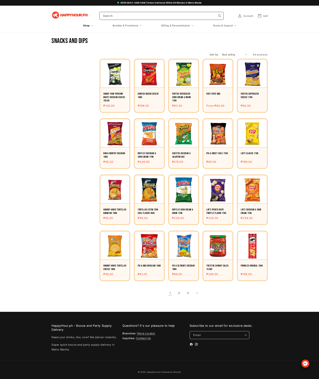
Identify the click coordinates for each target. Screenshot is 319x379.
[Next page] (197, 293)
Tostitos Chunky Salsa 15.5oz (217, 267)
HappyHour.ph (154, 372)
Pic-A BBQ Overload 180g (149, 265)
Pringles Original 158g (252, 265)
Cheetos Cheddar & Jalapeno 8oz (181, 155)
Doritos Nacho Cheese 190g (148, 95)
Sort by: (214, 54)
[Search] (219, 15)
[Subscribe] (245, 335)
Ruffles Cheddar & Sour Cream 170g (147, 155)
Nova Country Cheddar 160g (114, 155)
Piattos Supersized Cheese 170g (250, 95)
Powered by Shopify (171, 372)
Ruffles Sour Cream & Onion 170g (182, 211)
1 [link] (170, 293)
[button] (262, 15)
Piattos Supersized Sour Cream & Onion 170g (181, 97)
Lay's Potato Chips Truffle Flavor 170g (216, 211)
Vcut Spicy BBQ (213, 93)
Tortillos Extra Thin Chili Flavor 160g (148, 211)
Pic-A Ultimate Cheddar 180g (183, 267)
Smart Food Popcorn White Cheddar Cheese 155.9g (114, 97)
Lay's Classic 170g (249, 153)
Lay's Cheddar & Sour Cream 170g (251, 211)
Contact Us (143, 338)
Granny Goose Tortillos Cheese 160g (114, 267)
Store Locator (146, 333)
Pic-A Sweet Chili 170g (217, 153)
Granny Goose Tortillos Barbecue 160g (114, 211)
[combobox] (161, 16)
